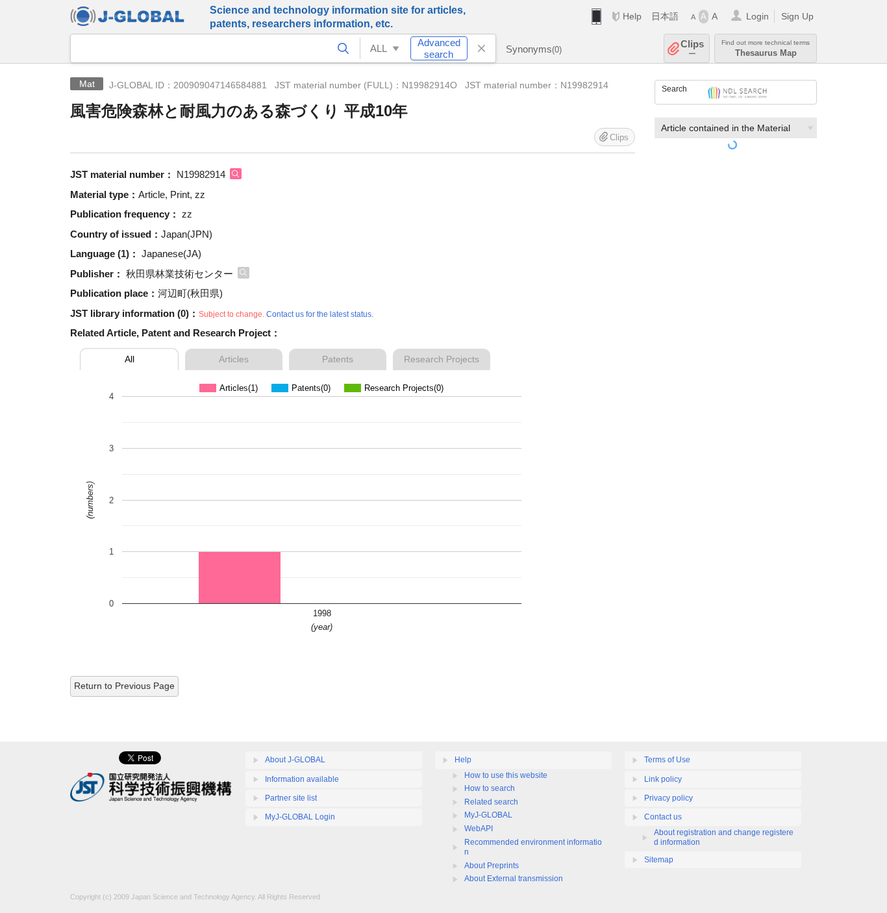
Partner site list (291, 798)
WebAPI (478, 828)
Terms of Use (667, 759)
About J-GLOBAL (295, 759)
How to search (489, 788)
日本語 (665, 16)
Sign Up (797, 16)
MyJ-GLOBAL (488, 814)
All (129, 359)
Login (757, 16)
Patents (337, 359)
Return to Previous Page (124, 686)
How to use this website (505, 775)
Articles (234, 359)
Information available (302, 779)
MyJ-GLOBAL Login (300, 816)
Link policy (663, 779)
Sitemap (658, 859)
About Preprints (491, 865)
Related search (491, 802)
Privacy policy (668, 798)
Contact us (663, 816)
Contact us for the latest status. (319, 314)
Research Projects (441, 359)
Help (632, 16)
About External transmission (513, 878)
